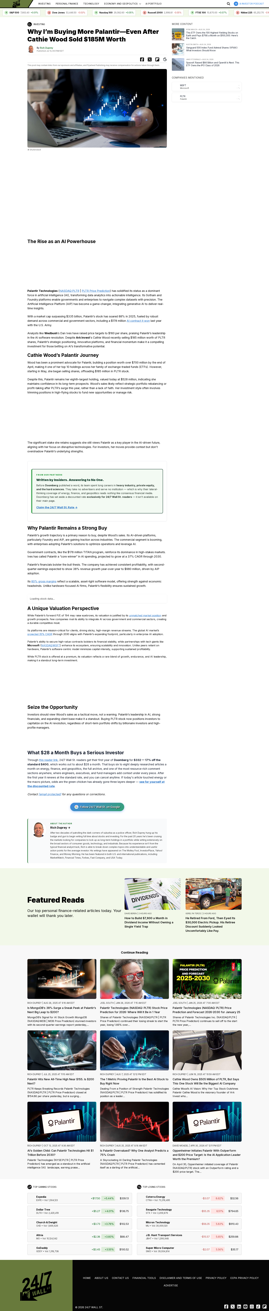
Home (87, 1264)
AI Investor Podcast (251, 3)
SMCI (148, 1237)
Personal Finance (67, 3)
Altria (39, 1221)
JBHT (149, 1224)
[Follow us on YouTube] (245, 1293)
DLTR (39, 1199)
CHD (38, 1212)
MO (38, 1224)
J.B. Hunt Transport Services (164, 1221)
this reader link (48, 746)
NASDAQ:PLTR (69, 290)
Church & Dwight (46, 1208)
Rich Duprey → (60, 814)
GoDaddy (42, 1234)
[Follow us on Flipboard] (157, 59)
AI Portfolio (154, 3)
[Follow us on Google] (165, 59)
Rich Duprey (46, 47)
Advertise (171, 1271)
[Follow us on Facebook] (226, 1293)
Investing (44, 3)
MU (147, 1212)
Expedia (41, 1183)
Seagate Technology (159, 1195)
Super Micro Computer (160, 1234)
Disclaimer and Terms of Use (181, 1264)
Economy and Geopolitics (121, 3)
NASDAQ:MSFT (50, 631)
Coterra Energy (155, 1183)
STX (148, 1199)
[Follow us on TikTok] (258, 1293)
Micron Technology (158, 1208)
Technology (91, 3)
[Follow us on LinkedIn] (239, 1293)
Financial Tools (144, 1264)
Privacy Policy (216, 1264)
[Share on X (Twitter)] (150, 59)
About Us (101, 1264)
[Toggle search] (228, 4)
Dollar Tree (43, 1195)
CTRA (149, 1186)
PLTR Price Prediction (96, 290)
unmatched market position (145, 601)
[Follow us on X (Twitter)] (233, 1293)
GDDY (39, 1237)
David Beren (131, 900)
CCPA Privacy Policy (244, 1264)
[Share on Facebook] (142, 59)
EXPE (39, 1186)
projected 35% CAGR (39, 620)
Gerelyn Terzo (193, 900)
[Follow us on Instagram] (252, 1293)
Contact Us (120, 1264)
